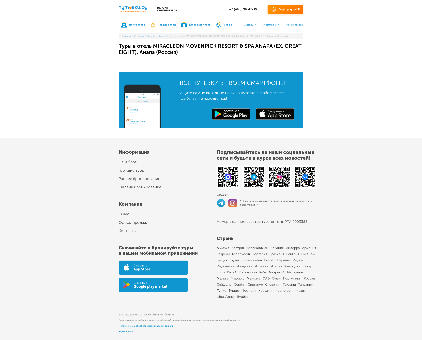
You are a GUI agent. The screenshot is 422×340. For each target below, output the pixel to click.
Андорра (293, 248)
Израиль (283, 260)
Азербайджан (257, 248)
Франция (249, 291)
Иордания (244, 266)
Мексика (253, 278)
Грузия (235, 260)
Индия (298, 260)
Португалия (292, 278)
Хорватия (265, 291)
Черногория (285, 291)
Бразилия (277, 254)
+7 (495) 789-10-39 (243, 9)
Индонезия (225, 266)
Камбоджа (292, 266)
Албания (277, 248)
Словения (272, 284)
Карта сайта (126, 331)
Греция (222, 260)
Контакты (127, 230)
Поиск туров (137, 24)
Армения (309, 248)
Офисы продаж (294, 24)
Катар (307, 266)
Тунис (221, 291)
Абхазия (223, 248)
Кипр (221, 272)
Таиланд (289, 284)
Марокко (237, 278)
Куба (263, 272)
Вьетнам (308, 254)
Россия (309, 278)
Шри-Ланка (226, 297)
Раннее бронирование (139, 178)
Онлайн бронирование (140, 187)
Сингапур (255, 284)
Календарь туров (199, 24)
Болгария (260, 254)
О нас (124, 214)
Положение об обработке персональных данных (146, 326)
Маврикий (277, 272)
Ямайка (242, 297)
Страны (228, 24)
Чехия (301, 291)
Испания (261, 266)
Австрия (238, 248)
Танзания (305, 284)
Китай (232, 272)
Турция (234, 291)
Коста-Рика (248, 272)
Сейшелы (224, 284)
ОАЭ (266, 278)
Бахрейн (223, 254)
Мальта (222, 278)
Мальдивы (295, 272)
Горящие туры (167, 24)
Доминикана (252, 260)
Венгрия (292, 254)
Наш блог (127, 162)
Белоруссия (241, 254)
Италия (276, 266)
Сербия (239, 284)
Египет (269, 260)
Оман (276, 278)
